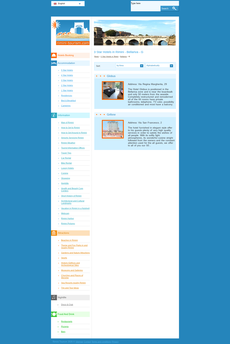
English (61, 3)
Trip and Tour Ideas (70, 288)
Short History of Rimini (71, 196)
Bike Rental (66, 163)
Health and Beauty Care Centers (72, 189)
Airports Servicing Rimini (72, 138)
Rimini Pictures (68, 223)
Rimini (96, 56)
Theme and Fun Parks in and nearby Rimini (74, 246)
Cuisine (64, 173)
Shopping (65, 178)
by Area (120, 65)
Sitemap (79, 342)
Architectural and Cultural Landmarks (72, 202)
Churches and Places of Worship (72, 276)
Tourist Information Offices (73, 148)
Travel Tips (66, 153)
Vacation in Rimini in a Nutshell (75, 208)
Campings (66, 106)
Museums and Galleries (72, 270)
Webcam (65, 213)
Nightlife (65, 183)
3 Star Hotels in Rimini (109, 56)
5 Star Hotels (67, 70)
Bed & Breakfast (68, 100)
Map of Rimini (67, 122)
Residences (66, 95)
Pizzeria (65, 326)
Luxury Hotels (67, 168)
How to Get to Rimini (70, 127)
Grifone (111, 114)
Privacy (115, 342)
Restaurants (66, 321)
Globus (111, 76)
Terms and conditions (101, 342)
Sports (64, 258)
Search (164, 8)
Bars (63, 331)
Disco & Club (67, 304)
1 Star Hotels (67, 90)
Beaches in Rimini (69, 240)
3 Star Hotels (67, 80)
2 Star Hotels (67, 85)
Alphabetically (152, 65)
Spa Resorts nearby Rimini (73, 283)
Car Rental (66, 158)
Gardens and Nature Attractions (75, 253)
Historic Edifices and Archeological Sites (70, 264)
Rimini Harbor (67, 218)
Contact (87, 342)
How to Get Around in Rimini (74, 133)
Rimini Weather (68, 143)
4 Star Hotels (67, 75)
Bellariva (123, 56)
